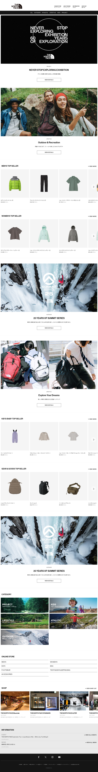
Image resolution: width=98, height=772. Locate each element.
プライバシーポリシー (52, 764)
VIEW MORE (92, 166)
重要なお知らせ (32, 764)
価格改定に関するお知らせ (8, 744)
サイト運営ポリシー (39, 764)
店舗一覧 (84, 7)
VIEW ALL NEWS (91, 742)
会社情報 (20, 764)
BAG (51, 666)
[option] (44, 186)
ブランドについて (66, 7)
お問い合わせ (25, 764)
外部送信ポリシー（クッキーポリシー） (63, 764)
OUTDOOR (37, 12)
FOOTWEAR (6, 670)
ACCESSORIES (7, 674)
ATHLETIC (45, 12)
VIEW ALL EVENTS (91, 735)
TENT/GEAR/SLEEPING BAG (60, 670)
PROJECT (65, 12)
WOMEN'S (53, 662)
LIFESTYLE (53, 12)
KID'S (3, 666)
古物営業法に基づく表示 (75, 764)
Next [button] (93, 186)
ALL (31, 12)
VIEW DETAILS (49, 80)
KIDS (58, 12)
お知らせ (76, 7)
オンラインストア (57, 7)
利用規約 (45, 764)
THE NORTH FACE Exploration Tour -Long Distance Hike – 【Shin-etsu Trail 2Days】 (25, 736)
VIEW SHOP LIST (91, 688)
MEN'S (4, 662)
